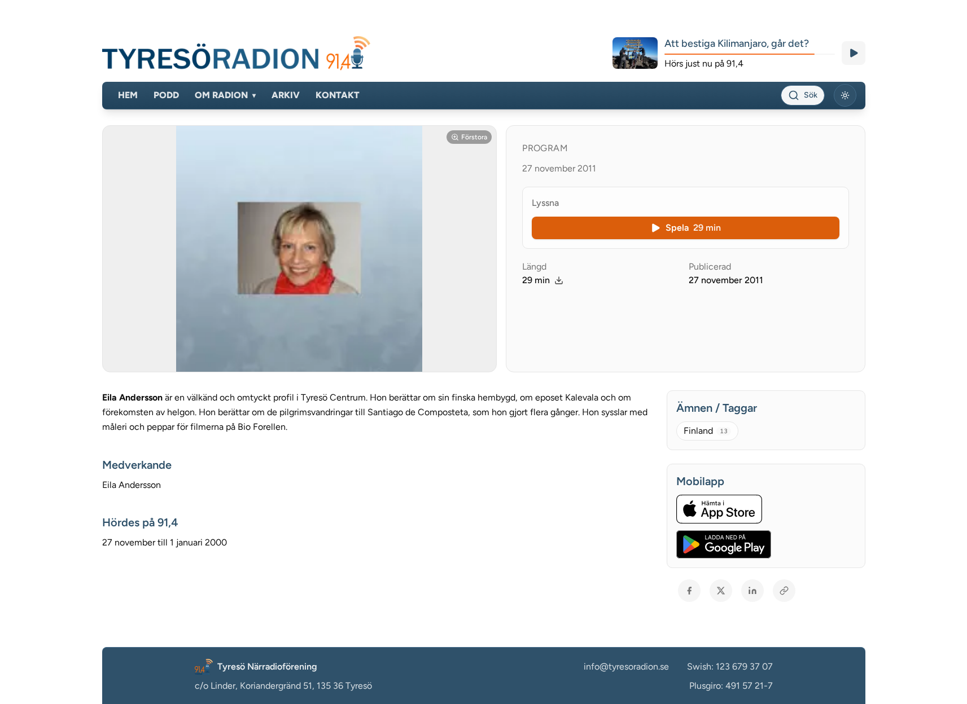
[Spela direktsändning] (853, 53)
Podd (166, 95)
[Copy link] (784, 590)
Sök (810, 95)
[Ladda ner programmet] (558, 280)
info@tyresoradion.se (626, 666)
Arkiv (286, 95)
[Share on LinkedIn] (752, 590)
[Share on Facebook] (689, 590)
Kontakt (338, 95)
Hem (128, 95)
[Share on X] (721, 590)
